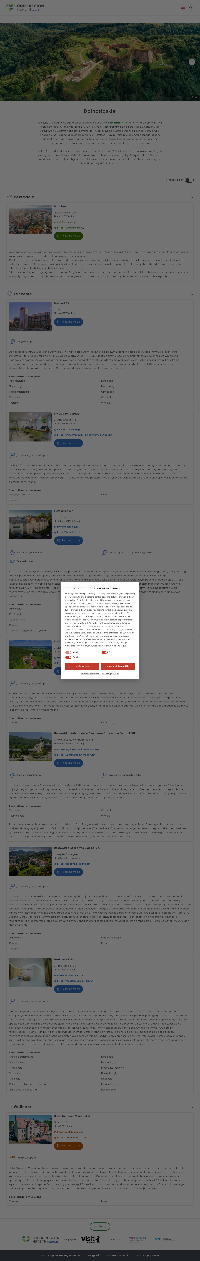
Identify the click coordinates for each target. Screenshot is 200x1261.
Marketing (76, 657)
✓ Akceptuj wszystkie (118, 666)
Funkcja (75, 652)
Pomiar (112, 652)
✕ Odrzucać (82, 666)
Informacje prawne (110, 674)
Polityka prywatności (90, 674)
